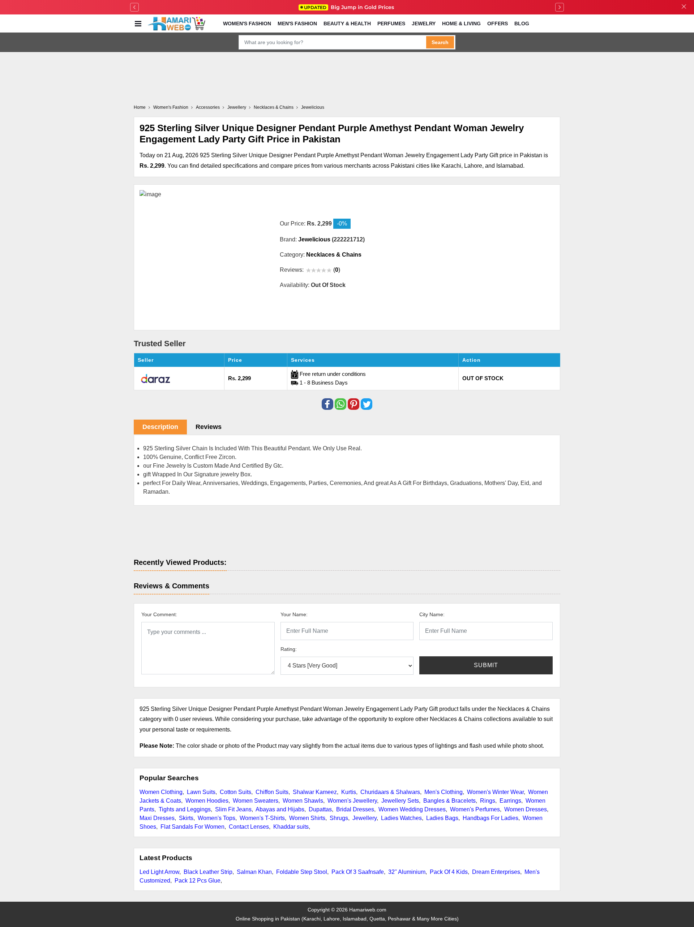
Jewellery (364, 818)
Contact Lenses (249, 827)
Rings (487, 801)
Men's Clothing (443, 792)
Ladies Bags (442, 818)
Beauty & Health (347, 23)
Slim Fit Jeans (233, 809)
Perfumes (391, 23)
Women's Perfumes (475, 809)
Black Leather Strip (208, 872)
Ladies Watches (401, 818)
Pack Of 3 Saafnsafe (357, 872)
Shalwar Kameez (315, 792)
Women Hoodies (206, 801)
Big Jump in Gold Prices (349, 7)
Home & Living (461, 23)
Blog (521, 23)
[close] (684, 7)
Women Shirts (307, 818)
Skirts (186, 818)
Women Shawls (303, 801)
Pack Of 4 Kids (449, 872)
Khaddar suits (291, 827)
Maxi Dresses (157, 818)
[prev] (134, 7)
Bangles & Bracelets (449, 801)
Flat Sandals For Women (192, 827)
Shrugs (339, 818)
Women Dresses (525, 809)
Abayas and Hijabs (280, 809)
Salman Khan (254, 872)
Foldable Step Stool (301, 872)
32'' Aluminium (406, 872)
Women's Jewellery (352, 801)
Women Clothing (161, 792)
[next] (559, 7)
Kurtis (348, 792)
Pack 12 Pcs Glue (197, 880)
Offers (497, 23)
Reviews (209, 426)
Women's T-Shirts (262, 818)
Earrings (510, 801)
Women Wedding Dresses (412, 809)
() (336, 270)
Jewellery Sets (400, 801)
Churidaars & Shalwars (390, 792)
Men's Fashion (297, 23)
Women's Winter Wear (495, 792)
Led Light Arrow (159, 872)
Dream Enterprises (496, 872)
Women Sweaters (255, 801)
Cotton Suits (235, 792)
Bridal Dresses (355, 809)
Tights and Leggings (185, 809)
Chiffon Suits (272, 792)
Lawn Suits (201, 792)
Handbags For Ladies (490, 818)
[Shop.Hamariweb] (176, 23)
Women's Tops (216, 818)
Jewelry (424, 23)
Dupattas (320, 809)
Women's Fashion (247, 23)
